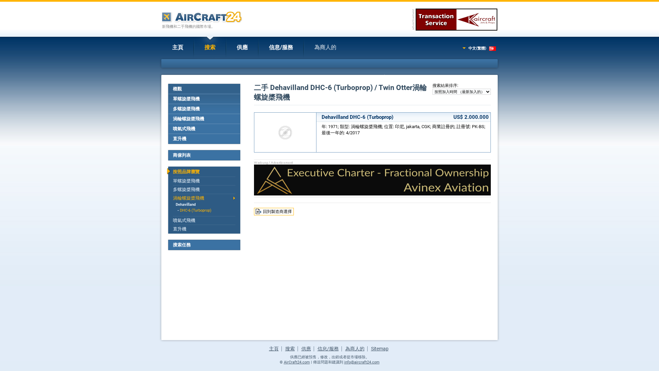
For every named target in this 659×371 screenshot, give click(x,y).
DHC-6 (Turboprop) (195, 210)
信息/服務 (281, 47)
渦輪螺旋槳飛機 (188, 118)
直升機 (179, 138)
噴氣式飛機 (184, 128)
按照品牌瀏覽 (186, 171)
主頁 (177, 47)
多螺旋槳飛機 (186, 108)
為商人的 (325, 47)
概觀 (177, 88)
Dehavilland (186, 204)
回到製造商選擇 (277, 211)
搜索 (210, 47)
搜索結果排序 (444, 85)
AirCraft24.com (297, 362)
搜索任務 (182, 244)
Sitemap (380, 348)
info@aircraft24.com (362, 362)
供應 (242, 47)
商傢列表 (182, 155)
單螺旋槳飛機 (186, 98)
